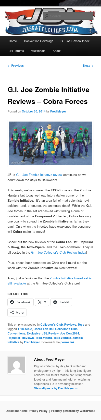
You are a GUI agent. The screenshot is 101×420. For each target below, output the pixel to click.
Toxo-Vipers (43, 337)
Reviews (70, 324)
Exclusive (33, 333)
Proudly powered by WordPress (73, 410)
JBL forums (16, 51)
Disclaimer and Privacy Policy (27, 410)
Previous (16, 65)
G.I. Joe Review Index (75, 41)
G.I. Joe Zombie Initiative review (39, 174)
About (57, 51)
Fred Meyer (58, 111)
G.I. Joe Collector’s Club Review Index (58, 252)
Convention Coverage (38, 41)
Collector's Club (51, 324)
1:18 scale (25, 329)
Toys (81, 324)
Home (13, 41)
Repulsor (14, 337)
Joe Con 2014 (69, 333)
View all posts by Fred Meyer (56, 388)
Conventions (16, 333)
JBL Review (50, 333)
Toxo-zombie (62, 337)
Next (88, 65)
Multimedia (38, 51)
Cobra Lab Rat (44, 329)
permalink (68, 342)
